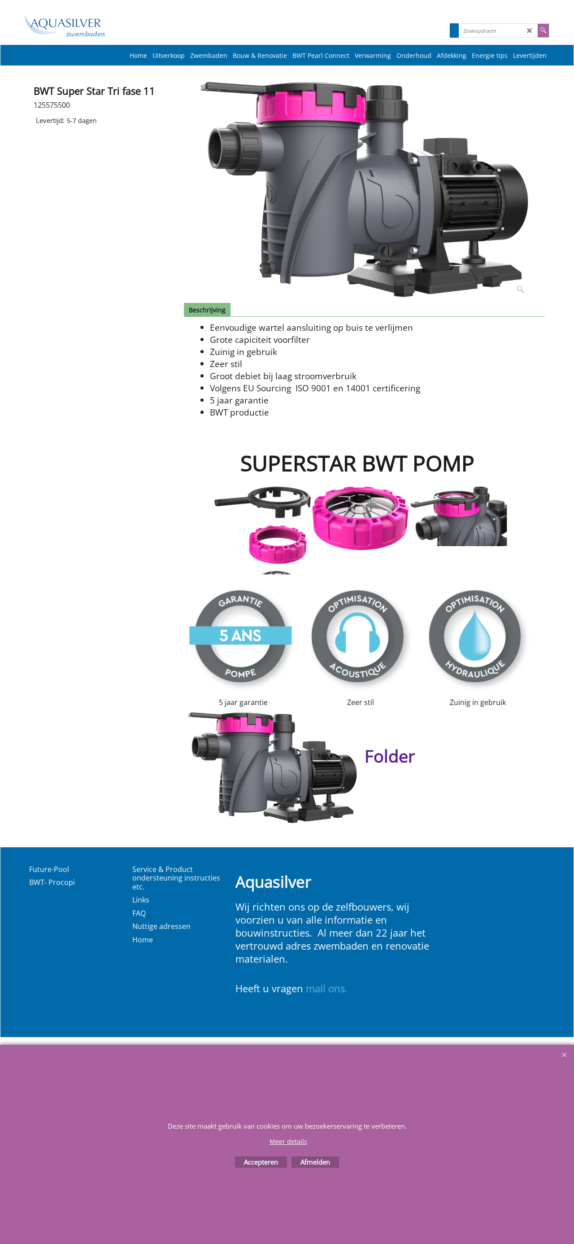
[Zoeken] (543, 30)
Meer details (288, 1141)
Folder (390, 756)
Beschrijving (207, 310)
